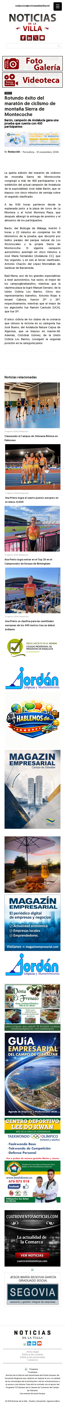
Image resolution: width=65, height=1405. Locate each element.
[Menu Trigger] (58, 6)
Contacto (32, 1360)
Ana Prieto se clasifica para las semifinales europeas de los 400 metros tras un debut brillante (30, 625)
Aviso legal (32, 1352)
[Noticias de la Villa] (32, 22)
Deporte (8, 93)
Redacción (14, 152)
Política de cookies (32, 1355)
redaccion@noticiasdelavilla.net (32, 6)
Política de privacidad (32, 1357)
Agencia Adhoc (53, 1401)
